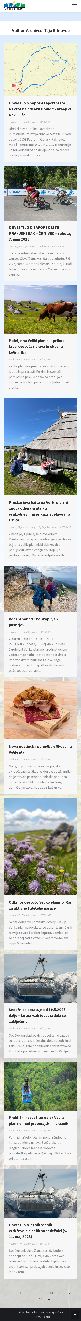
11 (60, 1293)
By (28, 122)
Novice (12, 122)
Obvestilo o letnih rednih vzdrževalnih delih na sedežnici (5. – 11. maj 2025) (39, 1230)
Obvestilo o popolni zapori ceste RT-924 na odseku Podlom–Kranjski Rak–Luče (40, 108)
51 (40, 1299)
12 (68, 1293)
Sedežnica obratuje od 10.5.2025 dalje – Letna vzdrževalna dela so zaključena (37, 1015)
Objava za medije (26, 527)
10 (51, 1293)
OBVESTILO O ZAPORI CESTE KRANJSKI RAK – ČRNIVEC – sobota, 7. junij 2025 (40, 233)
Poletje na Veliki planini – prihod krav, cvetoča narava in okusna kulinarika (36, 346)
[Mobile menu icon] (74, 5)
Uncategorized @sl (19, 246)
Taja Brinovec (57, 30)
